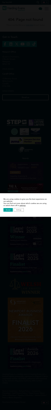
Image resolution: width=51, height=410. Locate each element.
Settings (18, 210)
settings (23, 205)
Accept (8, 210)
